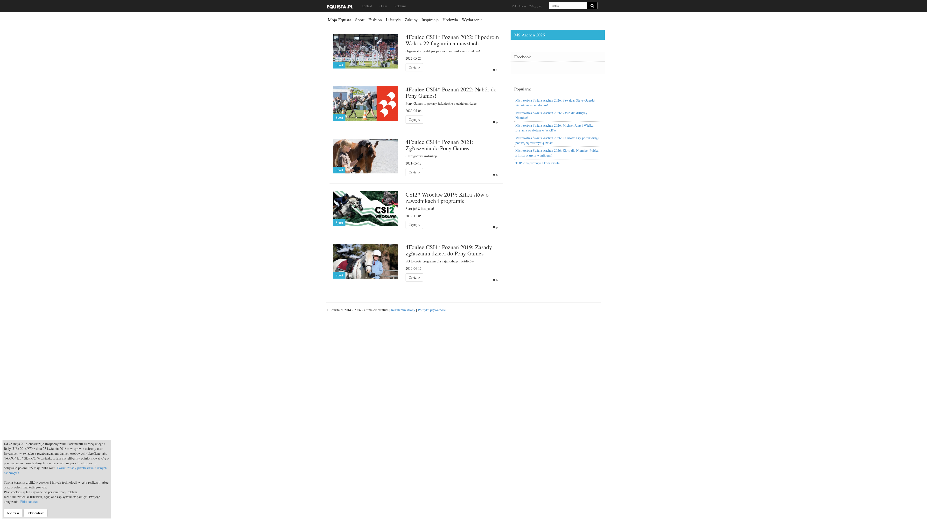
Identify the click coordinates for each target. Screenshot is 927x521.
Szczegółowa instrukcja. (422, 156)
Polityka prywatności (432, 310)
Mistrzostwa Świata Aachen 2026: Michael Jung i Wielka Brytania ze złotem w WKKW (554, 127)
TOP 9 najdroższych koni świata (537, 163)
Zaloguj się (535, 6)
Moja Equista (339, 19)
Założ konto (519, 6)
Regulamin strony (403, 310)
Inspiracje (430, 19)
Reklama (400, 6)
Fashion (375, 19)
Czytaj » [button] (414, 67)
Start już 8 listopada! (420, 208)
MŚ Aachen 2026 (529, 35)
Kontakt (366, 6)
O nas (383, 6)
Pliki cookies (29, 501)
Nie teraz (13, 513)
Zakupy (411, 19)
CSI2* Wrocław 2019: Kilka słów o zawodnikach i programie (447, 198)
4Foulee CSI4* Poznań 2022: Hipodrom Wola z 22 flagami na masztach (452, 40)
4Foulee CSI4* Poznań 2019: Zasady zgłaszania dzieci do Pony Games (449, 250)
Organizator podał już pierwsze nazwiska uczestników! (443, 51)
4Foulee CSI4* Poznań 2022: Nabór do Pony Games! (451, 92)
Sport (360, 19)
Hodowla (450, 19)
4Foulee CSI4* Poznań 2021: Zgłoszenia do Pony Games (440, 145)
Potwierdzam (35, 513)
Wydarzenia (472, 19)
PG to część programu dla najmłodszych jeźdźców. (440, 261)
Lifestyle (393, 19)
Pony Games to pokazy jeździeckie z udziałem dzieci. (442, 103)
